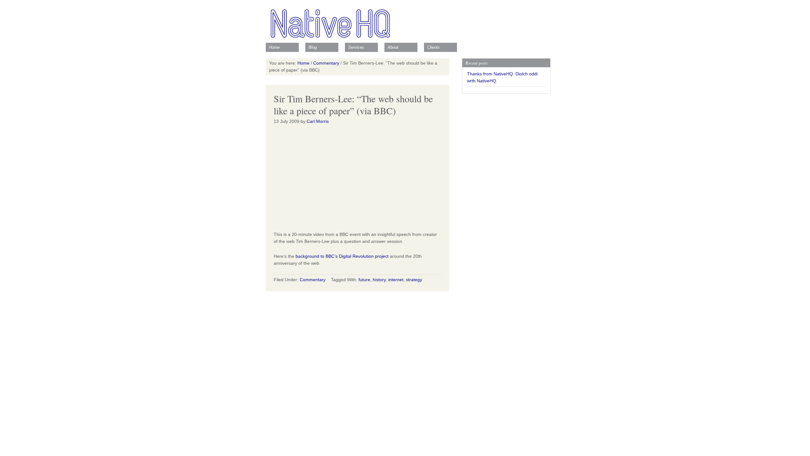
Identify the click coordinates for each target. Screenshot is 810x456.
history (379, 279)
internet (395, 279)
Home (274, 47)
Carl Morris (318, 121)
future (364, 279)
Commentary (313, 279)
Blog (312, 47)
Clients (433, 47)
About (393, 47)
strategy (414, 279)
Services (356, 47)
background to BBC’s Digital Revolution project (342, 256)
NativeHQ (405, 20)
